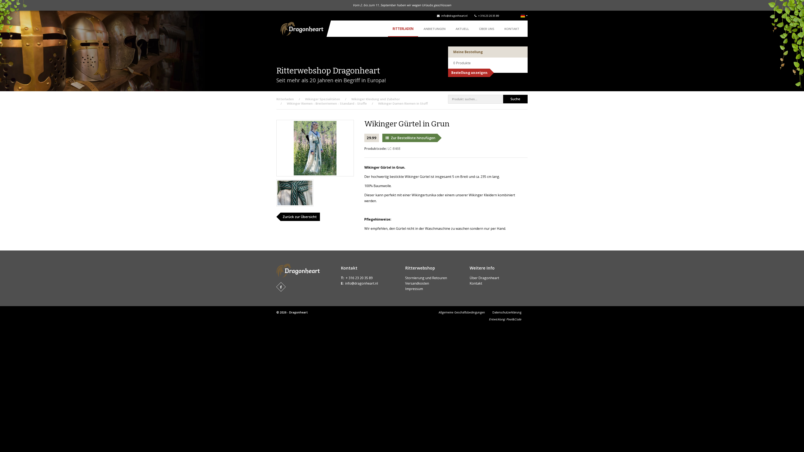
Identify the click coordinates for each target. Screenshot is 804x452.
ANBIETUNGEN (435, 29)
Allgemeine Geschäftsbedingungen (462, 312)
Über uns (486, 29)
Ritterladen (403, 29)
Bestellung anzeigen (469, 73)
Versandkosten (417, 283)
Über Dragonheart (484, 278)
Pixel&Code (513, 319)
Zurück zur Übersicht (300, 216)
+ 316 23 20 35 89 (488, 16)
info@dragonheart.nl (454, 16)
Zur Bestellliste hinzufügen (413, 138)
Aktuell (462, 29)
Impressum (414, 288)
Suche (515, 99)
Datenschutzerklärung (506, 312)
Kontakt (511, 29)
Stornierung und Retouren (426, 278)
